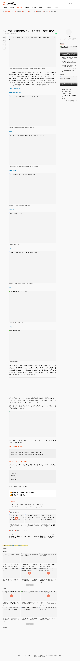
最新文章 (62, 43)
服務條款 (34, 655)
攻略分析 (5, 8)
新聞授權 (29, 655)
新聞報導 (20, 74)
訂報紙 (51, 655)
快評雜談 (27, 8)
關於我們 (56, 655)
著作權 (38, 655)
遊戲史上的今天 (54, 11)
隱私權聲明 (42, 655)
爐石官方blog (23, 486)
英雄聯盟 (19, 11)
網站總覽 (60, 655)
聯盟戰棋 (46, 11)
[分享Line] (4, 40)
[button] (76, 3)
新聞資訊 (19, 8)
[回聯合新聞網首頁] (4, 4)
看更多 (29, 585)
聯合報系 (47, 655)
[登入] (74, 3)
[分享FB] (4, 37)
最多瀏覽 (62, 74)
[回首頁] (9, 4)
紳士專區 (34, 8)
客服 (26, 655)
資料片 (17, 530)
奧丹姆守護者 (25, 530)
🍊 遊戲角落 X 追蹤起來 (18, 495)
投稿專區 (49, 8)
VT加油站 (41, 8)
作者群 (56, 8)
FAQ (23, 655)
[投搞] (69, 3)
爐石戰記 (12, 530)
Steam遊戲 (32, 11)
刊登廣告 (19, 655)
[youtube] (71, 3)
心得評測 (12, 8)
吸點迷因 (39, 11)
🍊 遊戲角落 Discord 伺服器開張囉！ (22, 492)
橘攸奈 (25, 11)
